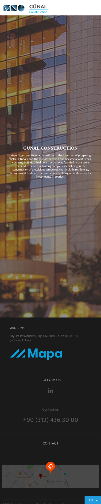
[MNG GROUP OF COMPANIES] (35, 352)
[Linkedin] (50, 390)
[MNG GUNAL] (36, 8)
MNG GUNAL (17, 328)
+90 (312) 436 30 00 (50, 420)
